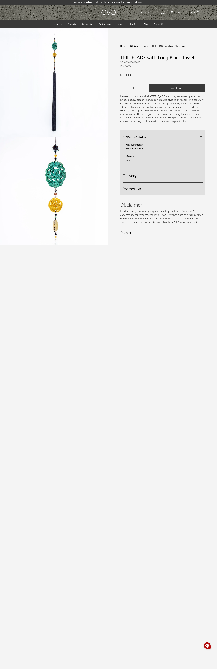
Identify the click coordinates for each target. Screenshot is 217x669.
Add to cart (177, 88)
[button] (207, 645)
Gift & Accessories (139, 46)
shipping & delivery (147, 186)
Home (123, 46)
